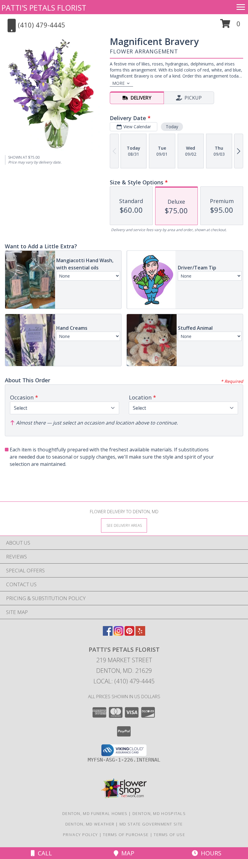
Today (172, 126)
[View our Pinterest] (129, 633)
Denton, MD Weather (89, 824)
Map (126, 853)
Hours (209, 853)
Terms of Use (169, 834)
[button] (230, 26)
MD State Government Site (151, 824)
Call (43, 853)
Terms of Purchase (125, 834)
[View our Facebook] (108, 633)
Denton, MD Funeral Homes (94, 813)
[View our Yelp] (140, 633)
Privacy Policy (80, 834)
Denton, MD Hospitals (159, 813)
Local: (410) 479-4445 (124, 681)
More (118, 83)
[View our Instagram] (118, 633)
